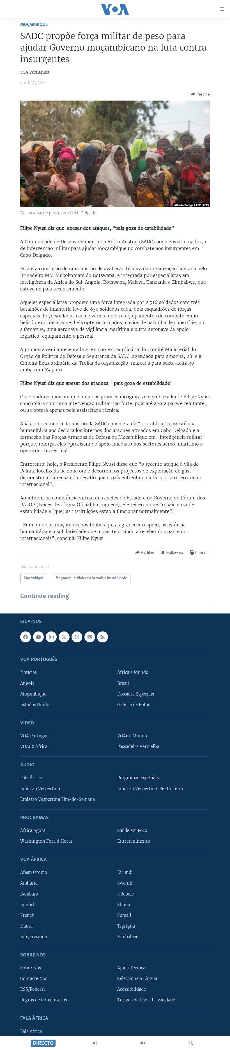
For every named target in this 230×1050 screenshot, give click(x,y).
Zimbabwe (127, 936)
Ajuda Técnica (131, 968)
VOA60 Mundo (132, 735)
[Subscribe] (89, 636)
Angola (27, 683)
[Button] (200, 94)
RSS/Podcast (32, 989)
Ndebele (125, 893)
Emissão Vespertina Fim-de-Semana (57, 799)
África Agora (32, 830)
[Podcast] (77, 636)
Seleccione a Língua (137, 978)
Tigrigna (126, 925)
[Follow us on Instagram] (51, 636)
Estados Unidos (35, 704)
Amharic (28, 883)
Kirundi (125, 872)
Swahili (124, 883)
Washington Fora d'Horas (46, 841)
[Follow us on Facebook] (25, 636)
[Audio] (95, 1043)
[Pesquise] (190, 1043)
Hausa (26, 925)
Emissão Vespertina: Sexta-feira (150, 788)
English (28, 904)
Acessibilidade (131, 989)
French (27, 915)
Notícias (28, 672)
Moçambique (34, 24)
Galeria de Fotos (133, 704)
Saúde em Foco (132, 830)
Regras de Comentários (43, 1000)
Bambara (29, 893)
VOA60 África (33, 746)
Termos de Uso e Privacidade (146, 1000)
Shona (123, 904)
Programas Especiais (138, 777)
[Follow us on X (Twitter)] (64, 636)
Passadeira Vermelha (138, 746)
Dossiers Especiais (135, 693)
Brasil (123, 683)
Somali (124, 915)
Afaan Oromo (33, 872)
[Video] (142, 1043)
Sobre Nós (30, 968)
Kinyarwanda (33, 936)
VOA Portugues (35, 735)
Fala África (31, 777)
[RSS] (102, 636)
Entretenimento (133, 841)
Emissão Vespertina (40, 788)
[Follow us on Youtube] (38, 636)
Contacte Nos (33, 978)
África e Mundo (132, 672)
